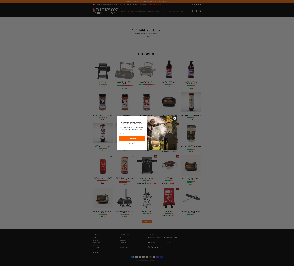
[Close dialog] (175, 118)
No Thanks (132, 143)
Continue (132, 138)
